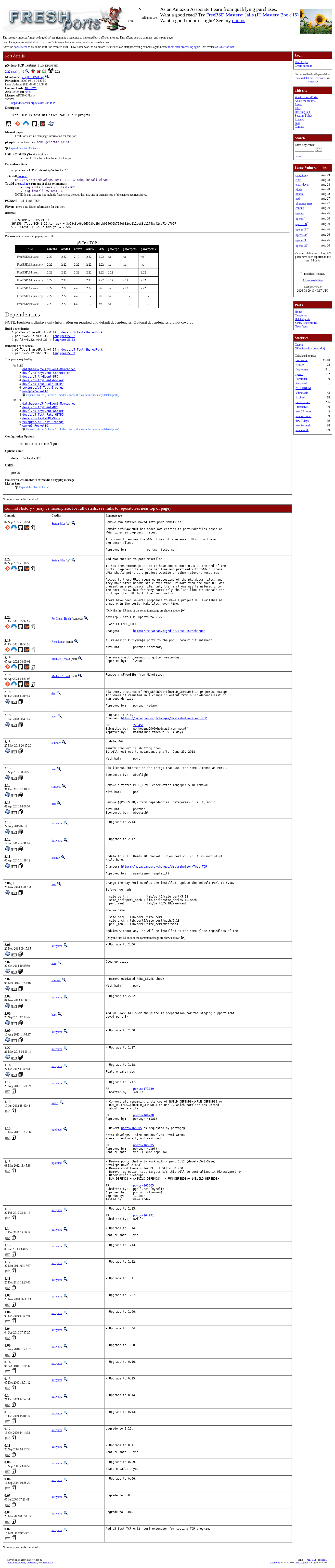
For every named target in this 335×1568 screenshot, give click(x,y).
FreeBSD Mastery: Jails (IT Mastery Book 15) (252, 14)
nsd (298, 198)
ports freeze (20, 47)
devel (14, 71)
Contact (299, 126)
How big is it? (303, 112)
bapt (54, 963)
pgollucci (57, 1129)
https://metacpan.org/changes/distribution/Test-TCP (164, 718)
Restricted (301, 383)
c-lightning (302, 175)
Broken (300, 365)
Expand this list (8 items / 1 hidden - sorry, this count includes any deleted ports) (72, 395)
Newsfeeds (301, 326)
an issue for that (224, 47)
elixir (298, 180)
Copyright (275, 1562)
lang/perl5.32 (64, 336)
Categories (301, 315)
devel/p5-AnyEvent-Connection (46, 373)
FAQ (298, 108)
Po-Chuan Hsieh (61, 618)
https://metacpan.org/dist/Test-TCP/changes (169, 631)
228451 (138, 725)
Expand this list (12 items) (34, 487)
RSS (324, 1559)
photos (238, 20)
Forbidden (302, 379)
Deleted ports (302, 319)
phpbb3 (300, 194)
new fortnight (303, 425)
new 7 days (302, 421)
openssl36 (301, 245)
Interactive (302, 407)
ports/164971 (143, 1215)
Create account (303, 66)
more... (299, 156)
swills (55, 1103)
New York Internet (304, 78)
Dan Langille (301, 1562)
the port (22, 176)
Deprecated (302, 369)
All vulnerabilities (312, 280)
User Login (301, 62)
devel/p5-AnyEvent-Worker (43, 380)
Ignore (299, 374)
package (24, 183)
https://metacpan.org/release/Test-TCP (33, 103)
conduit (300, 208)
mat (54, 769)
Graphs (299, 344)
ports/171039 (143, 1089)
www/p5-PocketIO (35, 391)
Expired (300, 397)
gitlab (299, 189)
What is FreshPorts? (306, 97)
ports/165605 (131, 1128)
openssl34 (301, 224)
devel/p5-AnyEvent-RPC (40, 376)
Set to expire (303, 402)
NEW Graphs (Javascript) (310, 348)
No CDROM (303, 388)
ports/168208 (143, 1115)
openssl (300, 213)
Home (298, 312)
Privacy (299, 119)
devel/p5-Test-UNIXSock (41, 418)
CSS (314, 1559)
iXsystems (320, 78)
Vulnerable (302, 393)
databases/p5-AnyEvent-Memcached (49, 369)
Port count (302, 360)
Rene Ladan (58, 641)
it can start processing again (184, 47)
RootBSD (313, 81)
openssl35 (301, 235)
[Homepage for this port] (8, 125)
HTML (307, 1559)
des (53, 693)
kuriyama (57, 823)
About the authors (305, 101)
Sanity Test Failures (306, 323)
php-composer (304, 203)
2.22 (7, 71)
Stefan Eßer (58, 523)
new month (302, 430)
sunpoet (56, 743)
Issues (298, 104)
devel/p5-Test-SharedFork (82, 332)
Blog (297, 123)
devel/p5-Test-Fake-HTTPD (43, 384)
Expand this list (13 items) (24, 148)
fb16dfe (31, 88)
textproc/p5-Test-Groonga (43, 387)
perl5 (28, 92)
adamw (56, 857)
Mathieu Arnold (61, 659)
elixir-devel (302, 184)
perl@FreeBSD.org (32, 77)
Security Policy (303, 115)
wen (54, 716)
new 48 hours (303, 416)
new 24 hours (303, 411)
